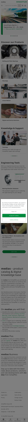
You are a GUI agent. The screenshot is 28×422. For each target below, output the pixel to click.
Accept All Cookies (14, 215)
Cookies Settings (14, 219)
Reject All (14, 211)
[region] (14, 211)
